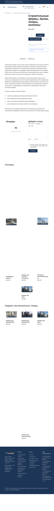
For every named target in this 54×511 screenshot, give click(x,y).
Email (36, 139)
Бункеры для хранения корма (26, 435)
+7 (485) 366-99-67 (29, 7)
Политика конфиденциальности (34, 464)
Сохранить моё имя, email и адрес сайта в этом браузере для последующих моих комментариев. (39, 146)
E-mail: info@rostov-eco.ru (46, 480)
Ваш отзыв (31, 125)
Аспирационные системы (21, 455)
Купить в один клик (35, 39)
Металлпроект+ (8, 13)
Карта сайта (32, 467)
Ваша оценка (31, 123)
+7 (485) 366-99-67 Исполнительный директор (46, 458)
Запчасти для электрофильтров (22, 459)
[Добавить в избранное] (43, 39)
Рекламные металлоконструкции (42, 276)
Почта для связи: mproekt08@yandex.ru (47, 476)
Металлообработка (22, 466)
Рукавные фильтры (22, 473)
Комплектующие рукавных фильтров (21, 463)
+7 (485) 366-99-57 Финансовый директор (46, 463)
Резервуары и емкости (10, 277)
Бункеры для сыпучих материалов (25, 276)
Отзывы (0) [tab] (31, 58)
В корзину (40, 35)
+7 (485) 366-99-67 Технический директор (46, 473)
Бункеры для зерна (25, 296)
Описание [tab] (23, 58)
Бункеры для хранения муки (10, 321)
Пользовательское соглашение (33, 461)
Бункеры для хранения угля (26, 321)
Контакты (31, 454)
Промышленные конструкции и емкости (21, 13)
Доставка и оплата (33, 458)
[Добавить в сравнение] (46, 39)
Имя (29, 139)
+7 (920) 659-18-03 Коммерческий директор (46, 468)
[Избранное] (40, 7)
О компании (32, 456)
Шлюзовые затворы (20, 476)
